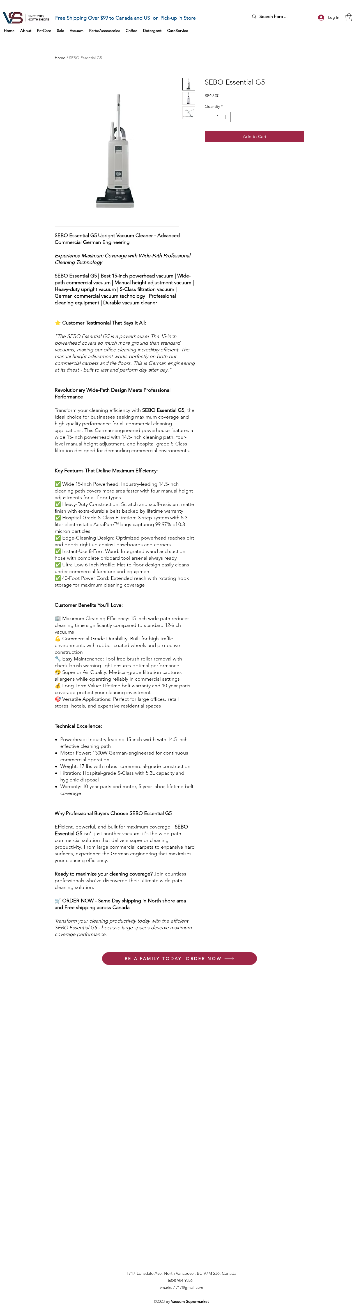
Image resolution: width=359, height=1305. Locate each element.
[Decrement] (209, 117)
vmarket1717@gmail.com (181, 1287)
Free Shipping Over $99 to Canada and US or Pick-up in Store (125, 18)
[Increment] (226, 117)
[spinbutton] (218, 117)
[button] (349, 17)
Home (60, 57)
